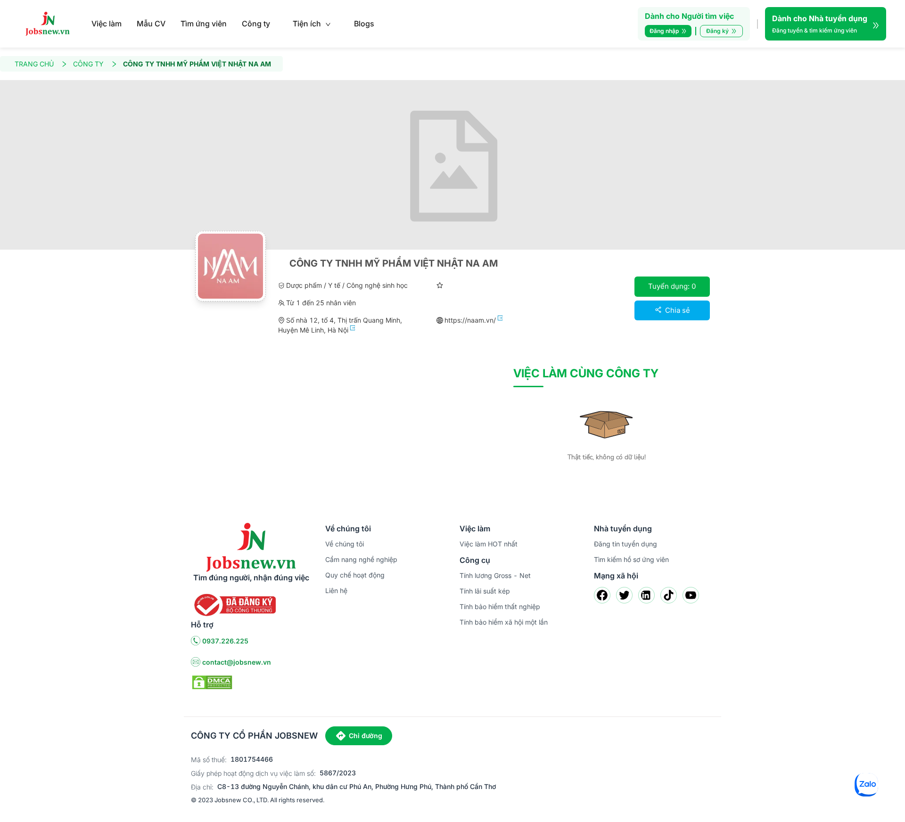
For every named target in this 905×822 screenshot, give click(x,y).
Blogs (364, 23)
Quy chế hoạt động (355, 575)
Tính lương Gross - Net (495, 575)
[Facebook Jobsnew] (602, 595)
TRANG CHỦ (34, 64)
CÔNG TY (88, 64)
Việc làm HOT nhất (489, 544)
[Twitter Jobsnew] (624, 595)
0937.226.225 (225, 641)
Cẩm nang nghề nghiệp (361, 559)
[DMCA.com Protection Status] (212, 681)
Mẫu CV (151, 23)
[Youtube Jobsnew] (691, 595)
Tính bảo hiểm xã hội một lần (504, 622)
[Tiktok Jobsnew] (668, 595)
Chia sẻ (676, 310)
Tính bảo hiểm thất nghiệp (500, 606)
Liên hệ (336, 590)
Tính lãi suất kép (485, 591)
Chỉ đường (365, 736)
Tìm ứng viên (204, 23)
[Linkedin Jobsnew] (646, 595)
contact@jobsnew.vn (236, 662)
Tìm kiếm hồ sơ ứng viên (631, 559)
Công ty (256, 23)
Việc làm (106, 23)
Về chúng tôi (344, 544)
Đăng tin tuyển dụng (625, 544)
